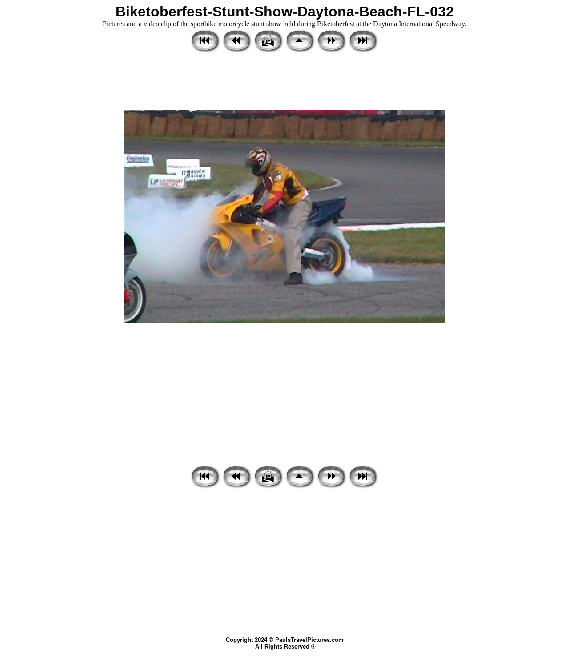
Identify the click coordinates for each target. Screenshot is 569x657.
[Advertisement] (284, 82)
